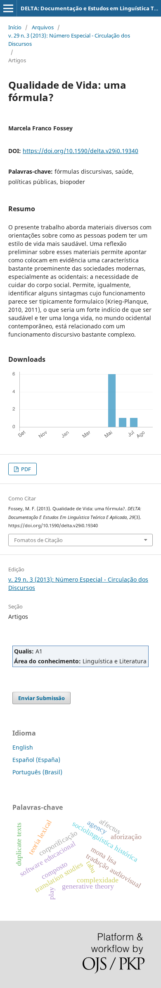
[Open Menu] (8, 8)
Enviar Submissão (41, 698)
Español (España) (36, 760)
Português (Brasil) (37, 772)
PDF (25, 469)
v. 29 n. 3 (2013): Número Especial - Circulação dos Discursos (69, 39)
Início (14, 27)
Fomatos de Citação (38, 540)
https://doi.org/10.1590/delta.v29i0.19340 (80, 151)
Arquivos (43, 27)
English (22, 747)
